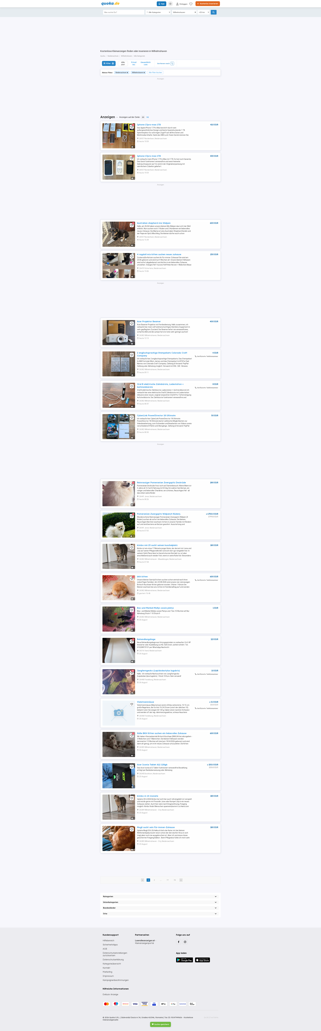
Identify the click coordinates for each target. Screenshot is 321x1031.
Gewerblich (146, 63)
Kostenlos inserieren (208, 4)
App (163, 4)
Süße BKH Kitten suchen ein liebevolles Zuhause (161, 733)
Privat (134, 63)
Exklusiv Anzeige (110, 994)
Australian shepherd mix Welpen (154, 223)
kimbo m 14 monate (147, 796)
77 (168, 880)
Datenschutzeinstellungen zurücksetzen (115, 954)
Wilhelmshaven (137, 72)
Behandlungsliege (146, 639)
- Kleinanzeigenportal (145, 941)
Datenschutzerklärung (113, 959)
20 (143, 117)
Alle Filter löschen (155, 72)
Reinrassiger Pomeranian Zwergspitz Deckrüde (161, 482)
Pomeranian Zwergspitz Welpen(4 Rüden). (159, 514)
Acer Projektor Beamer (149, 321)
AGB (105, 949)
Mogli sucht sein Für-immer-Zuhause (156, 827)
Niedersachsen (120, 72)
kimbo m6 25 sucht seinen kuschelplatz (157, 545)
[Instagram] (185, 941)
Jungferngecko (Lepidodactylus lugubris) (158, 670)
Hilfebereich (108, 940)
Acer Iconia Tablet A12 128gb (152, 764)
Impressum (108, 976)
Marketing (107, 972)
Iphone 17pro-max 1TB (149, 124)
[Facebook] (178, 941)
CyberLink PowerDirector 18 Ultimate (156, 415)
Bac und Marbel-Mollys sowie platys (155, 608)
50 (147, 117)
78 (175, 880)
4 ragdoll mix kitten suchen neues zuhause (159, 254)
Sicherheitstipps (110, 944)
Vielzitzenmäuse (145, 702)
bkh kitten (142, 576)
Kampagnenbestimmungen (116, 980)
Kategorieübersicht (112, 963)
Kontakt (106, 968)
